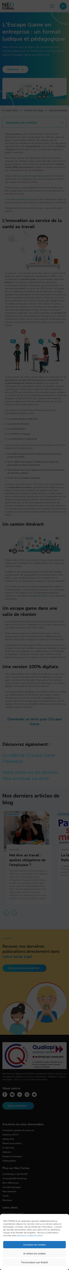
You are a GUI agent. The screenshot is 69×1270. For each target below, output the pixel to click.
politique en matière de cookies (30, 1235)
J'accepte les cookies (34, 1244)
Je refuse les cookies (34, 1253)
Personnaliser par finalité (34, 1262)
